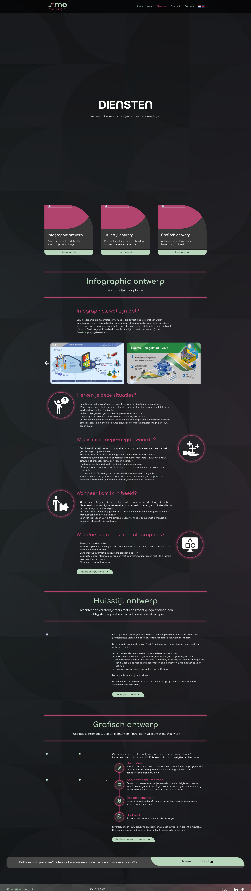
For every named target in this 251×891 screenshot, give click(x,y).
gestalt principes (154, 476)
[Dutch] (199, 6)
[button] (204, 363)
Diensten (161, 6)
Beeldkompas (84, 332)
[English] (203, 6)
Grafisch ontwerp (175, 235)
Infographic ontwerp (65, 235)
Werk (149, 6)
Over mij (176, 6)
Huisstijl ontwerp (118, 235)
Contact (189, 6)
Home (139, 6)
